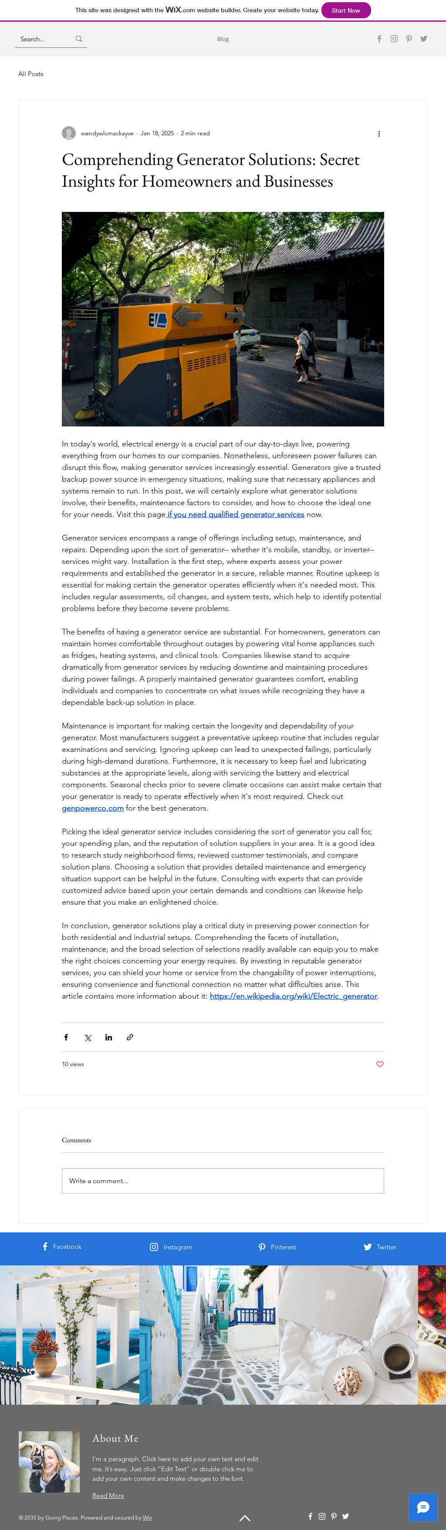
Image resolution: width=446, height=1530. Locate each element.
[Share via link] (130, 1037)
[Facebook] (379, 39)
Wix (147, 1517)
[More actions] (379, 133)
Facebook (67, 1246)
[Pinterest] (409, 39)
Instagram (178, 1247)
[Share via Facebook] (66, 1037)
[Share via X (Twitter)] (87, 1037)
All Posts (30, 74)
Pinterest (283, 1247)
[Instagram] (394, 39)
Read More (108, 1495)
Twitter (386, 1247)
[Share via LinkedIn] (109, 1037)
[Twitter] (424, 39)
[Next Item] (426, 1335)
